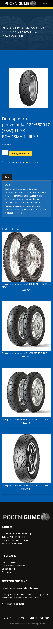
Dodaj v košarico (20, 153)
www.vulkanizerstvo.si (12, 543)
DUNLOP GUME (32, 162)
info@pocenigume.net (18, 540)
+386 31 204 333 (17, 537)
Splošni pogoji (8, 568)
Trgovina (20, 617)
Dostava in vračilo (10, 562)
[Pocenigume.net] (20, 3)
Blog (32, 617)
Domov (7, 617)
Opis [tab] (7, 177)
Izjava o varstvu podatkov (13, 565)
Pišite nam (6, 572)
